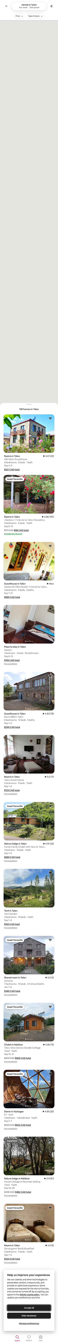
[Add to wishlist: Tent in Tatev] (50, 872)
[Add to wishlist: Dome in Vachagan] (50, 1073)
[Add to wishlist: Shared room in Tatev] (50, 939)
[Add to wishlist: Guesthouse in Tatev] (50, 545)
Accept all (29, 1307)
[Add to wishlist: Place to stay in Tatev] (50, 608)
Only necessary (29, 1315)
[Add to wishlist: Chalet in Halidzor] (50, 1006)
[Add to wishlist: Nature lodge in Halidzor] (50, 1140)
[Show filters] (51, 6)
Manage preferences (29, 1323)
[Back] (7, 6)
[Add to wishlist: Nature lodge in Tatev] (50, 805)
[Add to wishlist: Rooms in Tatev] (50, 418)
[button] (12, 469)
